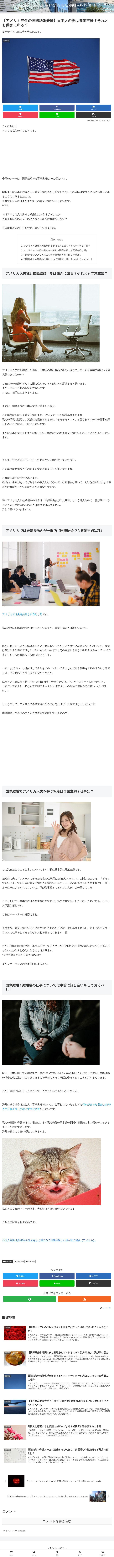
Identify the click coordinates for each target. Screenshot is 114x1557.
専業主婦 (31, 1261)
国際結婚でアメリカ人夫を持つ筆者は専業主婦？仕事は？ (52, 255)
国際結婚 (8, 1261)
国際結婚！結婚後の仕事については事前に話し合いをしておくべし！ (58, 259)
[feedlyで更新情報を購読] (29, 1299)
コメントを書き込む (57, 1521)
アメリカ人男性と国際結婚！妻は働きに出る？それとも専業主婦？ (57, 245)
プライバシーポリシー (57, 1548)
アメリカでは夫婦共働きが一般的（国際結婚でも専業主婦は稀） (56, 250)
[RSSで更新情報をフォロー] (84, 1299)
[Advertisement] (57, 156)
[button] (105, 751)
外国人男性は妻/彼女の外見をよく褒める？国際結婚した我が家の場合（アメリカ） (49, 1240)
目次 (52, 239)
